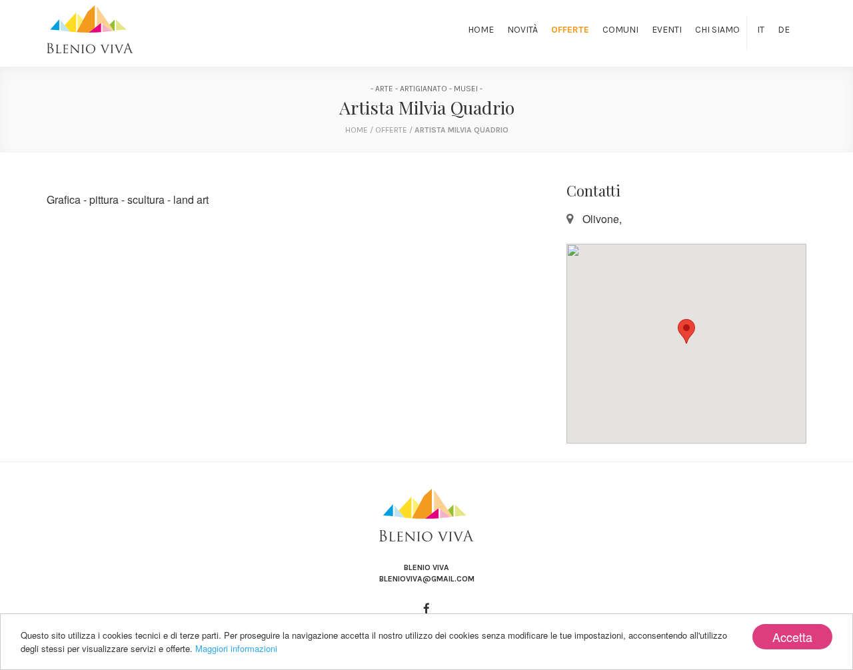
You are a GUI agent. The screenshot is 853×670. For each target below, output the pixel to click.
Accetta (792, 636)
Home (481, 29)
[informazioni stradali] (686, 344)
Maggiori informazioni (236, 648)
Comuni (620, 29)
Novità (522, 29)
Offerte (570, 29)
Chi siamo (717, 29)
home (356, 130)
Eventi (667, 29)
